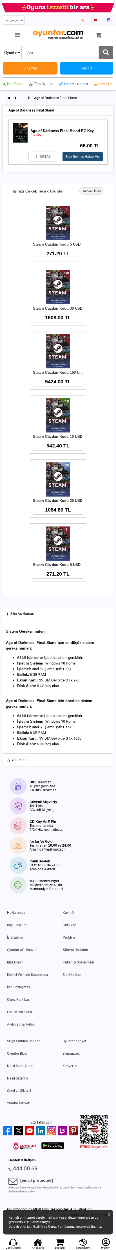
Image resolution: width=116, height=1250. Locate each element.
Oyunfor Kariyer (74, 1041)
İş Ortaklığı (15, 937)
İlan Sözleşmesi (19, 987)
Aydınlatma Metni (20, 1024)
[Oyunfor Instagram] (52, 1131)
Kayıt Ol (69, 913)
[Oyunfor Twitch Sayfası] (108, 20)
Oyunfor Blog (17, 1053)
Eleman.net (71, 1053)
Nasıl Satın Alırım (20, 1066)
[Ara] (106, 52)
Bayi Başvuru (17, 925)
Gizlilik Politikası (19, 1012)
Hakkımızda (16, 913)
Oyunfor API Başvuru (23, 950)
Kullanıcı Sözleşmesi (78, 962)
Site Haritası (72, 975)
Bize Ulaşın (15, 962)
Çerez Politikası (18, 1000)
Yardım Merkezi (18, 1103)
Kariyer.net (71, 1066)
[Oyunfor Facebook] (8, 1131)
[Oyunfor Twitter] (19, 1131)
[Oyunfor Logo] (58, 34)
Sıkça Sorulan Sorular (23, 1041)
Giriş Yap (69, 925)
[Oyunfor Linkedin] (41, 1131)
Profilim (69, 937)
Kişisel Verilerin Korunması (27, 975)
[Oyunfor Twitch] (63, 1131)
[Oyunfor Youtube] (30, 1131)
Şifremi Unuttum (75, 950)
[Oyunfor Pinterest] (74, 1131)
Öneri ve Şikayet (19, 1091)
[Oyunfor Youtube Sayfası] (95, 20)
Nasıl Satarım (17, 1078)
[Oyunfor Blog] (83, 20)
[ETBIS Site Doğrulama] (94, 1148)
